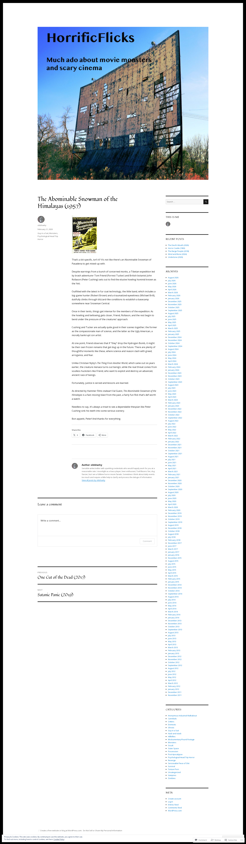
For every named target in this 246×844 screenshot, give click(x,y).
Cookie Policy (59, 839)
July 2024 (171, 352)
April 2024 (172, 361)
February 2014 (174, 614)
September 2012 (175, 665)
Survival (171, 766)
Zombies (172, 778)
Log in (170, 801)
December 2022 (174, 409)
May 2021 (172, 465)
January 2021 (173, 477)
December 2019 (174, 513)
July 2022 (171, 423)
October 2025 (173, 307)
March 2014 (173, 611)
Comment (147, 541)
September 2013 (175, 629)
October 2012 (173, 662)
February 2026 (174, 295)
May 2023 (172, 394)
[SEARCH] (205, 201)
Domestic (172, 724)
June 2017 (172, 546)
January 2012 (173, 689)
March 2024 (173, 364)
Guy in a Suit (43, 233)
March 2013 (173, 647)
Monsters (53, 233)
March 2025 (173, 328)
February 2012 (174, 686)
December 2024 (174, 337)
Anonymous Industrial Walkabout (182, 715)
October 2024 (173, 343)
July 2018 (171, 537)
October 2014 (173, 590)
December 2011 (174, 692)
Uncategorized (174, 772)
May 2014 (172, 605)
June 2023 (172, 391)
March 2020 (173, 507)
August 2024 (173, 349)
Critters (171, 721)
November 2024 (175, 340)
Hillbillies (172, 736)
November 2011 (175, 695)
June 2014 (172, 602)
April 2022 (172, 432)
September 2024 (175, 346)
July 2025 (171, 316)
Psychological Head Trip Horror (181, 757)
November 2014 (175, 587)
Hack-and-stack (174, 733)
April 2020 (172, 504)
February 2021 (174, 474)
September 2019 (175, 522)
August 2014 (173, 596)
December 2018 (174, 528)
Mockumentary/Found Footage (181, 739)
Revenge (172, 760)
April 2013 (172, 644)
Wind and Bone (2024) (177, 254)
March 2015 (173, 576)
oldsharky (42, 225)
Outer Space (173, 748)
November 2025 (175, 304)
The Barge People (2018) (178, 251)
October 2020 (173, 486)
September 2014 (175, 593)
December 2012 (174, 656)
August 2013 (173, 632)
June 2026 (172, 283)
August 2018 (173, 534)
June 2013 (172, 638)
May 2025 (172, 322)
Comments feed (175, 807)
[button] (85, 235)
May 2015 (172, 570)
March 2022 (173, 435)
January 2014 (173, 617)
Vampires (172, 775)
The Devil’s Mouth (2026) (178, 245)
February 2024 (174, 367)
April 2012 (172, 680)
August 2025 (173, 313)
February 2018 (174, 540)
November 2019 (175, 516)
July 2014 (171, 599)
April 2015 (172, 573)
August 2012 (173, 668)
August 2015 (173, 561)
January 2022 (173, 441)
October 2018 (173, 531)
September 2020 (175, 489)
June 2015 (172, 567)
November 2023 (175, 376)
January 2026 (173, 298)
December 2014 (174, 584)
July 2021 (171, 459)
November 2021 (175, 447)
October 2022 (173, 414)
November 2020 (175, 483)
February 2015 (174, 579)
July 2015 (171, 564)
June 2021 (172, 462)
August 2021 (173, 456)
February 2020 (174, 510)
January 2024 (173, 370)
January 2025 (173, 334)
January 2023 (173, 406)
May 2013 (172, 641)
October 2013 (173, 626)
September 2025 (175, 310)
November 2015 (175, 558)
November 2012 (175, 659)
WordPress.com (175, 810)
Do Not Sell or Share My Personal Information (102, 830)
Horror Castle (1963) (176, 248)
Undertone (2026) (175, 257)
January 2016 (173, 555)
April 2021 (172, 468)
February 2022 (174, 438)
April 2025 (172, 325)
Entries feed (173, 804)
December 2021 (174, 444)
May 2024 (172, 358)
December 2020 (174, 480)
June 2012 (172, 674)
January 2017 (173, 552)
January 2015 (173, 582)
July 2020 (171, 495)
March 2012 (173, 683)
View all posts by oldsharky (93, 480)
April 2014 (172, 608)
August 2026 (173, 277)
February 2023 (174, 403)
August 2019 (173, 525)
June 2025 (172, 319)
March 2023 (173, 400)
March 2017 (173, 549)
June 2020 (172, 498)
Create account (174, 798)
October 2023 (173, 379)
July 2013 (171, 635)
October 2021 (173, 450)
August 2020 (173, 492)
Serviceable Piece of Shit (178, 763)
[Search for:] (184, 201)
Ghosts (171, 727)
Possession (173, 751)
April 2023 (172, 397)
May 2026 (172, 286)
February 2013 (174, 650)
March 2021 (173, 471)
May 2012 (172, 677)
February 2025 (174, 331)
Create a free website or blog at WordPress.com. (61, 830)
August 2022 (173, 420)
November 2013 (175, 623)
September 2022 (175, 417)
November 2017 (175, 543)
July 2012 (171, 671)
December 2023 (174, 373)
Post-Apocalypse (175, 754)
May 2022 (172, 429)
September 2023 (175, 382)
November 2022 (175, 411)
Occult (170, 745)
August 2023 (173, 385)
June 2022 (172, 426)
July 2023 (171, 388)
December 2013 (174, 620)
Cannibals (172, 718)
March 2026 (173, 292)
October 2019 (173, 519)
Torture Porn (173, 769)
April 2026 (172, 289)
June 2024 (172, 355)
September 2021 (175, 453)
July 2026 (171, 280)
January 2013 (173, 653)
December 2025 (174, 301)
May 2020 (172, 501)
